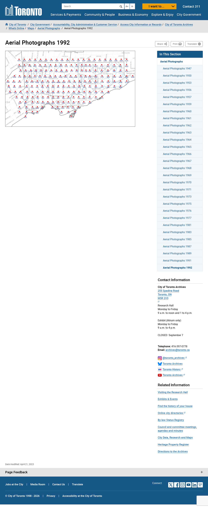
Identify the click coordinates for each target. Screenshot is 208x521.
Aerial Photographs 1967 (177, 161)
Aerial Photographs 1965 (177, 147)
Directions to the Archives (173, 451)
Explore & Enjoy (162, 14)
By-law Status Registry (171, 420)
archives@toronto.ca (178, 350)
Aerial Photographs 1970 (177, 182)
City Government (189, 14)
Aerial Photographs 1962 (177, 125)
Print (175, 43)
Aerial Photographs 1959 (177, 104)
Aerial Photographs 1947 (177, 68)
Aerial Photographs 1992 (177, 267)
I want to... (156, 6)
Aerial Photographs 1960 (177, 111)
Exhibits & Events (168, 399)
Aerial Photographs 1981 (177, 225)
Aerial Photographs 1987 (177, 246)
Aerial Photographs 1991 (177, 260)
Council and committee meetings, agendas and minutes (177, 428)
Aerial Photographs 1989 (177, 253)
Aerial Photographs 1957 (177, 97)
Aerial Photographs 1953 (177, 83)
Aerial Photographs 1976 (177, 210)
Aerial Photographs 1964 (177, 139)
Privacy (51, 496)
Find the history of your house (175, 406)
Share (163, 43)
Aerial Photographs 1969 (177, 175)
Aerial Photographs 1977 (177, 218)
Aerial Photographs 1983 (177, 232)
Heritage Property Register (173, 444)
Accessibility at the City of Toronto (82, 496)
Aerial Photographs (171, 61)
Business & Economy (133, 14)
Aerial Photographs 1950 (177, 75)
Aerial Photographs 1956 (177, 90)
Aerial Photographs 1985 (177, 239)
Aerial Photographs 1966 (177, 154)
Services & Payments (66, 14)
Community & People (99, 14)
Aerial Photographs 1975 (177, 204)
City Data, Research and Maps (175, 437)
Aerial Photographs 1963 (177, 132)
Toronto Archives (172, 363)
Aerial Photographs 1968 (177, 168)
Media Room (38, 484)
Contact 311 (191, 6)
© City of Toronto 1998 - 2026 (22, 496)
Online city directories (170, 413)
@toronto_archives (173, 358)
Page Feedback (16, 472)
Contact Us (58, 484)
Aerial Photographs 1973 (177, 196)
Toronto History (172, 369)
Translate (192, 43)
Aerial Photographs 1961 (177, 118)
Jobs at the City (14, 484)
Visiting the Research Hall (173, 392)
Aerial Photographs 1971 (177, 189)
